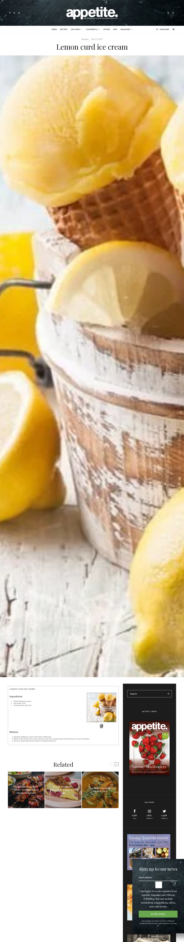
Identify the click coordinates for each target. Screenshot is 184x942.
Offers (106, 29)
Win (115, 29)
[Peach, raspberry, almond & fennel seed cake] (63, 790)
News (54, 29)
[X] (14, 13)
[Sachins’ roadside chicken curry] (100, 790)
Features (75, 29)
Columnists (91, 29)
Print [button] (101, 727)
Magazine (125, 29)
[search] (169, 693)
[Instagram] (19, 13)
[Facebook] (10, 13)
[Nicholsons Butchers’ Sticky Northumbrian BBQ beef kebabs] (26, 790)
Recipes (63, 29)
